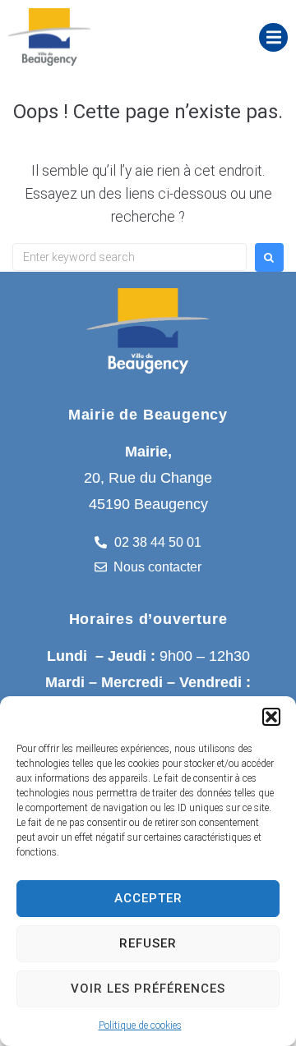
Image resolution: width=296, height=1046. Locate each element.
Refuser (148, 943)
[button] (271, 717)
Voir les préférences (148, 988)
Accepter (148, 898)
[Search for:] (129, 257)
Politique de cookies (140, 1025)
